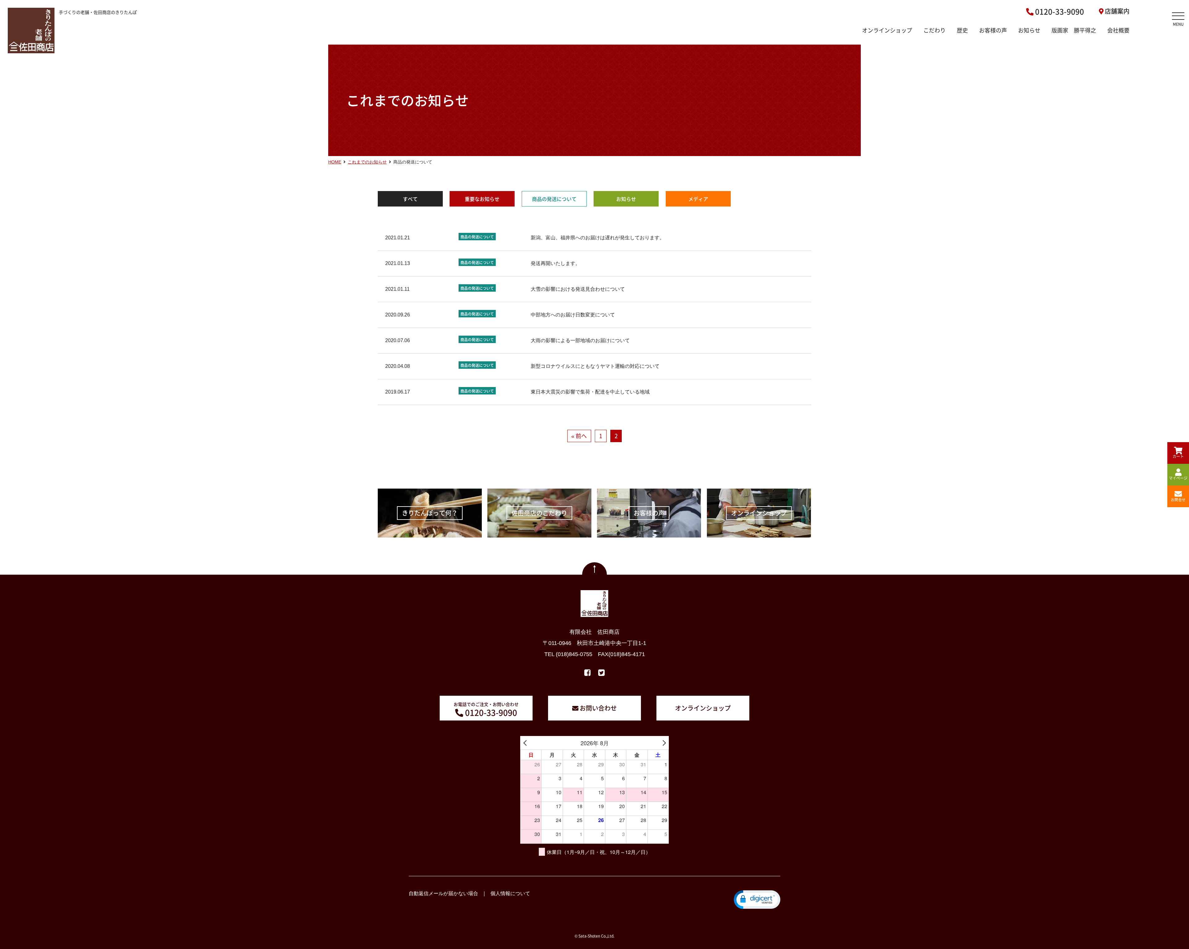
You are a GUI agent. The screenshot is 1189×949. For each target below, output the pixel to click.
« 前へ (579, 436)
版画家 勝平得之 (1074, 30)
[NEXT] (663, 742)
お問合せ (1178, 500)
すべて (410, 198)
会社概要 (1118, 30)
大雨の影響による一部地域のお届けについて (580, 340)
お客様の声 (993, 30)
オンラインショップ (887, 30)
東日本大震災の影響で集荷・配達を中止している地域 (590, 391)
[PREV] (526, 742)
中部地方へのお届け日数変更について (573, 314)
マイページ (1178, 478)
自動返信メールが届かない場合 (443, 893)
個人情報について (510, 893)
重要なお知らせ (482, 198)
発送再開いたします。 (555, 263)
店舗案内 (1117, 11)
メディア (698, 198)
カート (1178, 456)
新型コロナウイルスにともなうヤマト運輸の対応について (595, 366)
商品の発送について (554, 198)
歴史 (962, 30)
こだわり (934, 30)
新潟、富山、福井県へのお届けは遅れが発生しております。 (597, 237)
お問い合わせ (598, 707)
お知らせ (1029, 30)
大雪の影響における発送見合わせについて (578, 289)
